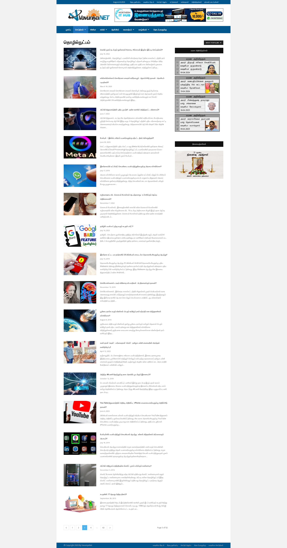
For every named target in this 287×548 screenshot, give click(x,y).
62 (103, 527)
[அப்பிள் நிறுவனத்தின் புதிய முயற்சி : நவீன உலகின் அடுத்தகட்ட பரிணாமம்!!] (80, 119)
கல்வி (102, 29)
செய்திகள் (79, 29)
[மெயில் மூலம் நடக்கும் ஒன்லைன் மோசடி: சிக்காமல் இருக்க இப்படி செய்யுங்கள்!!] (80, 59)
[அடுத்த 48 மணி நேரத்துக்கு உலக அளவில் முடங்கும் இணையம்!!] (80, 384)
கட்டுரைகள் (174, 2)
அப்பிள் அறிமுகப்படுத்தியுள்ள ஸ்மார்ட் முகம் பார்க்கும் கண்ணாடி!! (125, 466)
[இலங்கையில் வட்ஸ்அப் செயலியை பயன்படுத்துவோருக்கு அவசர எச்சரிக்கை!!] (80, 175)
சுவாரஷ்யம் (127, 29)
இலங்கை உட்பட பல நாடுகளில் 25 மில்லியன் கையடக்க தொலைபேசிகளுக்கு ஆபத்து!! (133, 255)
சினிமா (93, 29)
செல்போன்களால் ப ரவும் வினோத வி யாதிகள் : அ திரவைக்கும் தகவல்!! (128, 283)
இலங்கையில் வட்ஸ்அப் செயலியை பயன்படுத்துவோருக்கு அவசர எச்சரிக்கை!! (130, 166)
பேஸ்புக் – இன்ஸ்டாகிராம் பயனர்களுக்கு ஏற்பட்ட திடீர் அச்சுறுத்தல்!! (127, 138)
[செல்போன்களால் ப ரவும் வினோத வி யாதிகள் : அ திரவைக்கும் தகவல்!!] (80, 292)
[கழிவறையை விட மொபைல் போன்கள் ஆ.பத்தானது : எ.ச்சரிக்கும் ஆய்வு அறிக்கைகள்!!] (80, 204)
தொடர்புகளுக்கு (160, 29)
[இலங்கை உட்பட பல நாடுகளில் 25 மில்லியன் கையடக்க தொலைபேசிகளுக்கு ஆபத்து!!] (80, 264)
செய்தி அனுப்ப (162, 2)
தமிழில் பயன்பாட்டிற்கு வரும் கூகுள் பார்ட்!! (116, 226)
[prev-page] (66, 527)
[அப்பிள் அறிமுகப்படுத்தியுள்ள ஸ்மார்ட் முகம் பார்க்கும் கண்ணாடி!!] (80, 475)
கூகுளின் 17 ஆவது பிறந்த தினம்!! (113, 494)
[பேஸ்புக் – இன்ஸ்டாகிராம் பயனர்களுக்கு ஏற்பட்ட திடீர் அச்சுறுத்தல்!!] (80, 147)
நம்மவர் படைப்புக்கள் (211, 2)
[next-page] (110, 527)
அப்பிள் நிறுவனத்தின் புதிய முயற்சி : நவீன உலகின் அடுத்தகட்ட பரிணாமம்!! (129, 110)
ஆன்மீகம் (115, 29)
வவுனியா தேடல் (148, 2)
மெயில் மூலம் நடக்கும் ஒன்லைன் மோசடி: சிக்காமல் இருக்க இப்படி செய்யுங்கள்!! (131, 50)
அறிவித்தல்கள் (196, 2)
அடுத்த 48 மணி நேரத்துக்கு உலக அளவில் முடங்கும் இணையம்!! (125, 374)
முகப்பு (68, 29)
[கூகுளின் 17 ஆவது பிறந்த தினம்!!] (80, 503)
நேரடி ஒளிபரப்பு (135, 2)
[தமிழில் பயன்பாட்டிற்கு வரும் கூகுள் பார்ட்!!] (80, 235)
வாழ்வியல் (143, 29)
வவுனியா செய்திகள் (216, 545)
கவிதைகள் (185, 2)
